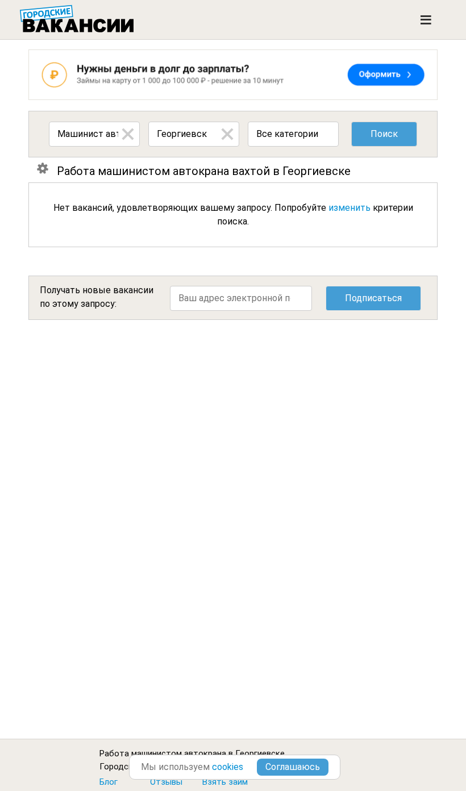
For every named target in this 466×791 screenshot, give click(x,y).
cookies (227, 766)
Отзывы (166, 782)
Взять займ (225, 782)
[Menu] (425, 20)
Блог (108, 782)
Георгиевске (260, 753)
